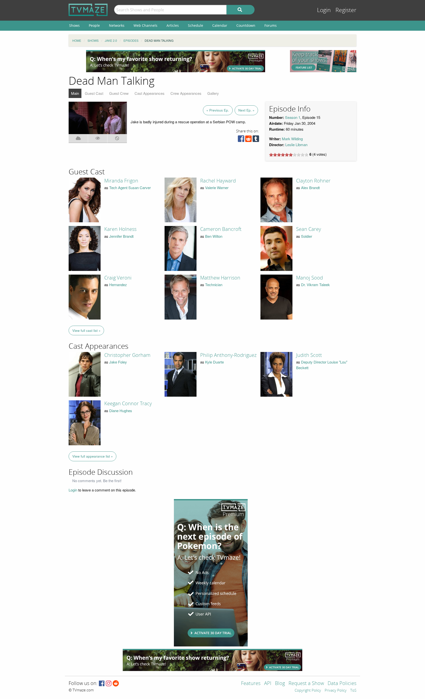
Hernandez (118, 284)
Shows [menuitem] (74, 25)
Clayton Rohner (313, 181)
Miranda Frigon (121, 181)
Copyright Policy (308, 691)
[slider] (288, 155)
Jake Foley (118, 361)
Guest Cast (94, 93)
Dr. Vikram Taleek (315, 284)
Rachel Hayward (218, 181)
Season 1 (292, 117)
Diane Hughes (120, 410)
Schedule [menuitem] (195, 25)
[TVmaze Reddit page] (116, 683)
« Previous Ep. (217, 110)
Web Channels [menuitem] (145, 25)
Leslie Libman (296, 144)
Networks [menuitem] (116, 25)
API (267, 683)
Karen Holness (120, 229)
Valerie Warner (216, 187)
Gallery (213, 93)
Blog (280, 683)
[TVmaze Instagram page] (108, 683)
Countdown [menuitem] (245, 25)
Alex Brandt (310, 187)
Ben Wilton (213, 236)
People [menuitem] (94, 25)
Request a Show (306, 683)
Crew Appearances (185, 93)
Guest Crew (119, 93)
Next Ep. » (246, 110)
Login (324, 10)
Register (345, 10)
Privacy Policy (336, 691)
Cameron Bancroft (221, 229)
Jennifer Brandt (121, 236)
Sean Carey (308, 229)
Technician (213, 284)
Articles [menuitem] (173, 25)
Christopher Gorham (127, 355)
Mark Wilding (292, 138)
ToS (353, 691)
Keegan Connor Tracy (128, 403)
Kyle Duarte (214, 361)
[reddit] (248, 139)
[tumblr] (256, 139)
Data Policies (342, 683)
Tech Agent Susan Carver (130, 187)
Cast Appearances (150, 93)
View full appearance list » (92, 456)
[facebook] (241, 139)
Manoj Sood (309, 278)
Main (75, 93)
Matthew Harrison (220, 278)
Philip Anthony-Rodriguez (228, 355)
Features (250, 683)
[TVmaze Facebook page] (102, 683)
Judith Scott (309, 355)
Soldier (306, 236)
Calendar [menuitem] (219, 25)
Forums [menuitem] (270, 25)
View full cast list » (86, 330)
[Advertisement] (175, 61)
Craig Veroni (118, 278)
